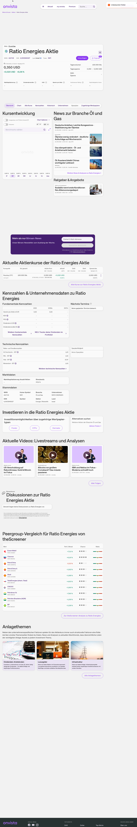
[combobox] (25, 129)
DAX (66, 825)
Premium (72, 6)
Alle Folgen (96, 483)
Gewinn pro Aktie (57, 82)
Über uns (123, 825)
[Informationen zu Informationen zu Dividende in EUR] (15, 323)
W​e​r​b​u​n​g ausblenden (70, 27)
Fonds (14, 428)
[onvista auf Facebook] (29, 825)
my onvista (61, 6)
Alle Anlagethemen (92, 675)
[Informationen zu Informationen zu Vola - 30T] (11, 360)
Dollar (82, 825)
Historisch (51, 105)
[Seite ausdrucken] (100, 52)
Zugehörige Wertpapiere (90, 105)
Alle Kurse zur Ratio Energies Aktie (86, 284)
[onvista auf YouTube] (33, 825)
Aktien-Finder (94, 426)
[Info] (16, 82)
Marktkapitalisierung (9, 82)
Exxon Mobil (11, 551)
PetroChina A (12, 569)
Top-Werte (99, 825)
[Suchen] (94, 6)
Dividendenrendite (28, 82)
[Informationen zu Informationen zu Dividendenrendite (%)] (19, 327)
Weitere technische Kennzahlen (52, 368)
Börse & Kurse (6, 12)
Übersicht (9, 105)
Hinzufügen (82, 58)
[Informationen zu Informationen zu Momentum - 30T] (15, 363)
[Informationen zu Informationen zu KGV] (7, 316)
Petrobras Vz (12, 593)
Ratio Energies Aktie (22, 12)
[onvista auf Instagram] (37, 825)
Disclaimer (23, 518)
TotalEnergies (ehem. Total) (17, 581)
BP (8, 605)
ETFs (35, 428)
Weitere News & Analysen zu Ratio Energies (83, 173)
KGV (43, 82)
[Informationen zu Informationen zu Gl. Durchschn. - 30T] (18, 352)
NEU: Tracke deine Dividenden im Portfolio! (49, 333)
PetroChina (11, 563)
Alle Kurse (28, 105)
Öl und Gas (12, 46)
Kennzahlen (39, 105)
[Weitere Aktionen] (100, 275)
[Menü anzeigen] (43, 7)
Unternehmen (63, 105)
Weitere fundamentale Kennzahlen (17, 333)
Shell (9, 575)
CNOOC (10, 587)
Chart (19, 105)
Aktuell (50, 6)
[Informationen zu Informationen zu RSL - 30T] (11, 356)
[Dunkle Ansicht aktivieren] (13, 1)
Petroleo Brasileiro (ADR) (16, 599)
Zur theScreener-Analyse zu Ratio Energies (82, 615)
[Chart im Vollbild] (49, 129)
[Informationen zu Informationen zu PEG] (7, 319)
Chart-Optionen (42, 120)
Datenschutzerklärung (79, 252)
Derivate (56, 428)
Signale (97, 58)
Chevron (10, 557)
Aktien (13, 12)
